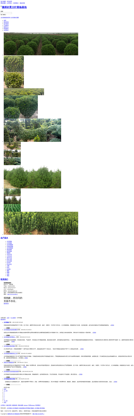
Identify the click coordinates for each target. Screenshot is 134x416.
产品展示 (6, 25)
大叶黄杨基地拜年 (6, 17)
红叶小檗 (9, 259)
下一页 (5, 400)
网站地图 (3, 3)
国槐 (8, 272)
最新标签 (14, 405)
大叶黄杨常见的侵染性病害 (11, 371)
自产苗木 (6, 23)
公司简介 (9, 3)
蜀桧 (8, 270)
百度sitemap (31, 405)
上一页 (5, 390)
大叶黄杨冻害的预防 (9, 346)
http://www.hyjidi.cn (12, 294)
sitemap (26, 405)
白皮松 (9, 269)
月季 (8, 265)
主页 (8, 317)
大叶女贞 (9, 254)
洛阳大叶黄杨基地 (9, 362)
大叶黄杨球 (10, 244)
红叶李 (9, 262)
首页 (5, 20)
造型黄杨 (9, 251)
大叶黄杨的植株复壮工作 (10, 353)
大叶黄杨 (13, 17)
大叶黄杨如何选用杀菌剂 (10, 329)
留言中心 (6, 27)
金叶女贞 (9, 257)
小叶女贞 (9, 256)
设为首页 (9, 1)
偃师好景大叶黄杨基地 (13, 414)
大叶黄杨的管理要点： (10, 337)
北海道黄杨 (10, 246)
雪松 (8, 275)
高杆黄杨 (9, 249)
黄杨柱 (9, 252)
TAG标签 (13, 317)
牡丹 (8, 267)
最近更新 (22, 3)
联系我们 (15, 3)
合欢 (8, 274)
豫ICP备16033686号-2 (38, 414)
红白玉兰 (9, 264)
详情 (112, 325)
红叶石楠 (9, 261)
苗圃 (17, 17)
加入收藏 (3, 1)
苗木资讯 (6, 22)
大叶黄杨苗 (10, 248)
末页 (5, 402)
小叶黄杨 (9, 243)
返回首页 (3, 319)
